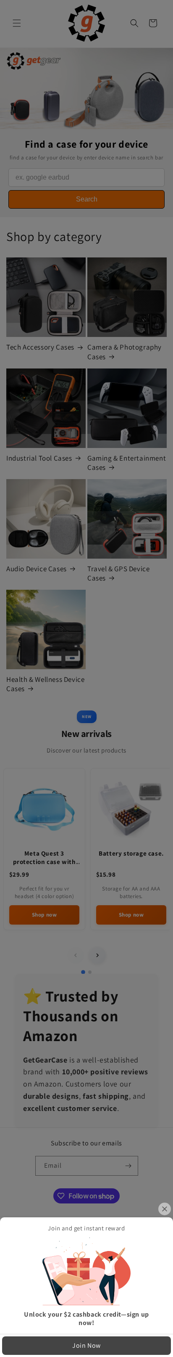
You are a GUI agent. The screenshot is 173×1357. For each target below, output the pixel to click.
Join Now (86, 1345)
